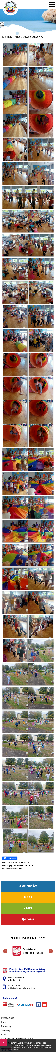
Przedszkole (7, 1018)
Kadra (4, 1022)
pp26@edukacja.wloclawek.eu (26, 5)
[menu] (52, 4)
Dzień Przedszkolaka (22, 37)
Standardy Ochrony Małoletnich (17, 1038)
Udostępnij (11, 858)
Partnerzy (6, 1026)
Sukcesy (5, 1030)
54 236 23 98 (20, 5)
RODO (4, 1034)
